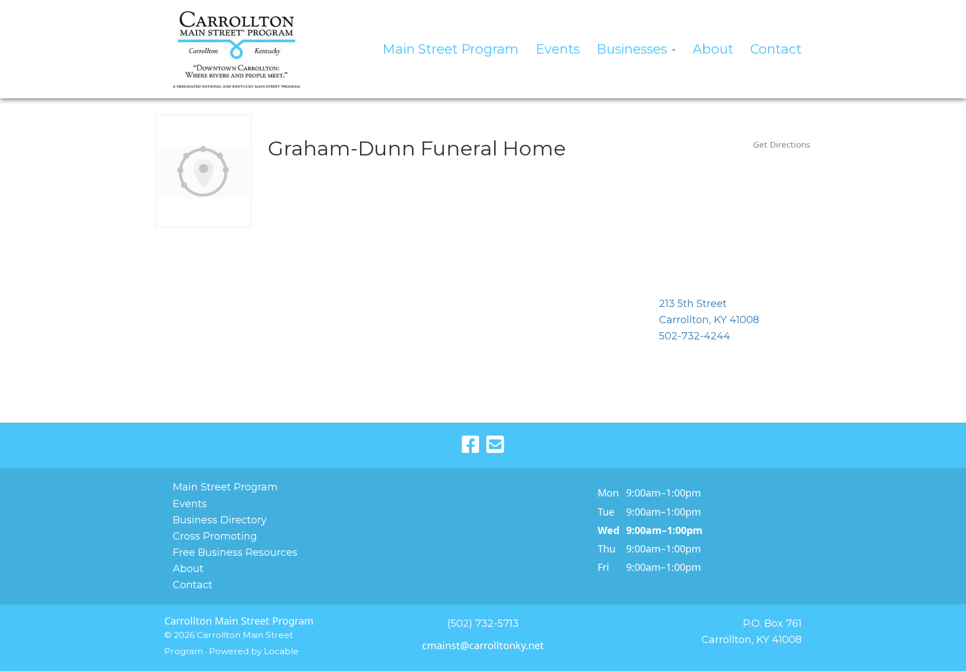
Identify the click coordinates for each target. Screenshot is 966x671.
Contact (776, 49)
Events (558, 49)
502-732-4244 (694, 336)
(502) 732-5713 (483, 623)
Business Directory (220, 520)
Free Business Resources (235, 552)
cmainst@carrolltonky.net (483, 645)
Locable (281, 651)
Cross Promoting (215, 536)
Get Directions (781, 144)
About (713, 49)
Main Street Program (450, 49)
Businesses (633, 49)
